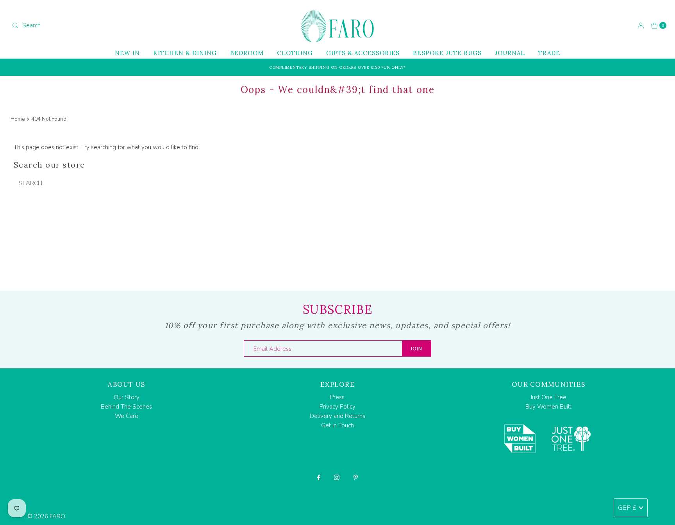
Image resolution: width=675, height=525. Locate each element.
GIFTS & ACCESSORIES (363, 53)
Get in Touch (337, 425)
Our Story (126, 397)
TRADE (549, 53)
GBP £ (627, 508)
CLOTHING (295, 53)
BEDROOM (247, 53)
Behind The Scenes (126, 407)
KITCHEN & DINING (185, 53)
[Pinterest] (356, 477)
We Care (126, 416)
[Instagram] (336, 477)
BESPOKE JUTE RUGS (447, 53)
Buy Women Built (548, 407)
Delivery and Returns (337, 416)
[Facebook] (318, 477)
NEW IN (127, 53)
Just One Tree (548, 397)
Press (337, 397)
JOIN (416, 348)
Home (18, 119)
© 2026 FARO (46, 516)
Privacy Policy (337, 407)
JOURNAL (510, 53)
